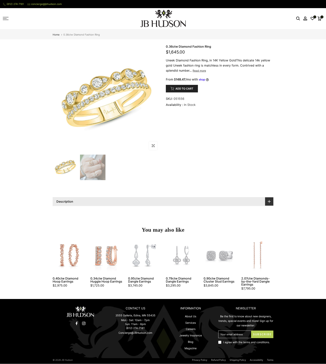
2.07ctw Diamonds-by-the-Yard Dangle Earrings (255, 281)
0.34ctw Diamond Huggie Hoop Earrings (106, 279)
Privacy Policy (199, 360)
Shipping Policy (238, 360)
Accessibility (256, 360)
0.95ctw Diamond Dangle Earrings (141, 279)
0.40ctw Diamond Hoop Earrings (65, 279)
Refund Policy (218, 360)
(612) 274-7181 (15, 3)
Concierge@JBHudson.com (135, 332)
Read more (199, 70)
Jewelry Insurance (190, 335)
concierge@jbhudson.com (46, 3)
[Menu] (41, 18)
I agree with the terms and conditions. (246, 342)
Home (56, 34)
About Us (190, 316)
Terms (270, 360)
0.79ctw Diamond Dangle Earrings (178, 279)
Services (190, 322)
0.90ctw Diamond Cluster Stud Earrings (219, 279)
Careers (190, 329)
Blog (190, 341)
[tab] (163, 201)
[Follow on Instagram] (83, 323)
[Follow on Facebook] (76, 323)
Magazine (191, 348)
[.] (80, 311)
